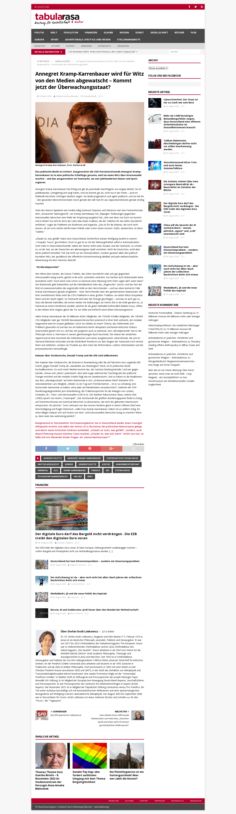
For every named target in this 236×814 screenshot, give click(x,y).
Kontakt (70, 46)
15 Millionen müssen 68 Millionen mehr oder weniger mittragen (174, 316)
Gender (69, 464)
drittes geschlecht (48, 464)
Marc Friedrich (76, 613)
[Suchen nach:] (185, 51)
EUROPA (39, 39)
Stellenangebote (128, 39)
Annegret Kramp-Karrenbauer (84, 458)
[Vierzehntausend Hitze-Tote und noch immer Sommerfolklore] (154, 166)
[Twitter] (195, 7)
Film (193, 32)
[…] (111, 551)
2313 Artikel (108, 631)
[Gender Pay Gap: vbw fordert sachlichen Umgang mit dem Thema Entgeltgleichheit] (90, 756)
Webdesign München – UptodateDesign (91, 807)
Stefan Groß (122, 470)
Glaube (108, 32)
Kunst (139, 32)
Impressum (86, 46)
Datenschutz (104, 46)
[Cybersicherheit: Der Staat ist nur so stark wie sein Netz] (154, 103)
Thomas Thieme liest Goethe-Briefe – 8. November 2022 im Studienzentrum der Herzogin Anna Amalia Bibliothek (49, 780)
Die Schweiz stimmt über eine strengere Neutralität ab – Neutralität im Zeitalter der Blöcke (181, 186)
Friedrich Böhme (77, 584)
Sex (107, 470)
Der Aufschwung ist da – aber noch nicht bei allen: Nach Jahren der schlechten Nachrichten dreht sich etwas (96, 579)
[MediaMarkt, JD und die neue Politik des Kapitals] (41, 597)
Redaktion (40, 46)
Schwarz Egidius (65, 542)
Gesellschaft (159, 32)
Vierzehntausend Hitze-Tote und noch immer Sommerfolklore (180, 165)
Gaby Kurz (74, 597)
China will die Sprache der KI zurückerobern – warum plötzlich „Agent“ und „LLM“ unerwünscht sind (180, 229)
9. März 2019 (45, 96)
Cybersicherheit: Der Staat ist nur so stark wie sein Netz (181, 101)
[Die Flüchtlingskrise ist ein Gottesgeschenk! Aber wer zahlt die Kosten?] (127, 756)
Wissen (124, 32)
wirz (90, 476)
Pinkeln (95, 470)
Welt (54, 32)
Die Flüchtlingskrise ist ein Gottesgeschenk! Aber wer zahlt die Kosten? (127, 775)
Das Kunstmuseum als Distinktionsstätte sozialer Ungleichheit (171, 381)
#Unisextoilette (53, 458)
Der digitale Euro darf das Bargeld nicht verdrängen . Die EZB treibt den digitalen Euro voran (86, 536)
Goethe (106, 464)
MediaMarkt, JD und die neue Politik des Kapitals (79, 593)
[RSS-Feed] (202, 7)
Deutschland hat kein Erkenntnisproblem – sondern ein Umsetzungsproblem (95, 561)
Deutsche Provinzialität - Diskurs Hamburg (170, 312)
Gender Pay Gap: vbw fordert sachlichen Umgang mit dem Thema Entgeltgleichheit (89, 777)
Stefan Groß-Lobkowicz (67, 96)
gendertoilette (87, 464)
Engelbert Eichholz (78, 565)
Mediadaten (123, 46)
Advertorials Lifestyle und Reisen (87, 39)
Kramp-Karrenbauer (75, 470)
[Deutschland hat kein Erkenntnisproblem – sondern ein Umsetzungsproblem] (41, 564)
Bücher (179, 32)
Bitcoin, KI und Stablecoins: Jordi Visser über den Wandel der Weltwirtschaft (95, 609)
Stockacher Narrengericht (53, 476)
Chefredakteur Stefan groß (122, 458)
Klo (56, 470)
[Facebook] (189, 7)
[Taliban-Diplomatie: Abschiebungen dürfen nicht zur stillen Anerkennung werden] (154, 144)
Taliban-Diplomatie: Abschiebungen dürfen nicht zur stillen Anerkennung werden (180, 145)
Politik (39, 32)
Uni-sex (78, 476)
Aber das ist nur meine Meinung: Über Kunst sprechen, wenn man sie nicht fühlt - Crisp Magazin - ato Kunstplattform (171, 374)
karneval (43, 470)
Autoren (55, 46)
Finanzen (91, 32)
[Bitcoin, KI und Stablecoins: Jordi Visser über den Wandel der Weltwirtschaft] (41, 613)
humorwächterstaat (127, 464)
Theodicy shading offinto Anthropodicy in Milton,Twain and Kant (174, 345)
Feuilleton (71, 32)
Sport (55, 39)
